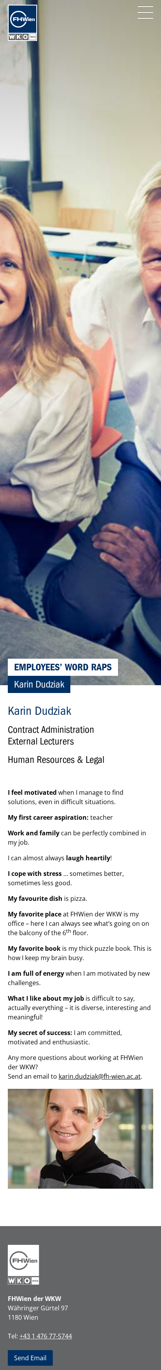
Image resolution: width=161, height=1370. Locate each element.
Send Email (30, 1358)
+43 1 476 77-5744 (46, 1336)
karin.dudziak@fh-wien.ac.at (100, 1076)
